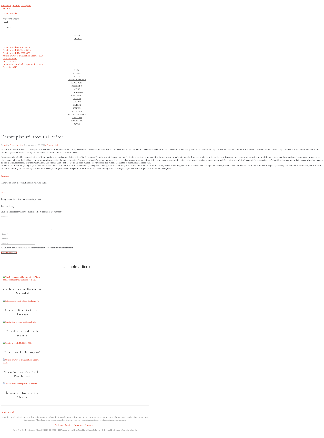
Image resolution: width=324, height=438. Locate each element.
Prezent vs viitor (17, 145)
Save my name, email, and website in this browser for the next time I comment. (38, 248)
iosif (6, 145)
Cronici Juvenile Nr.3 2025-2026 (22, 352)
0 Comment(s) (51, 145)
